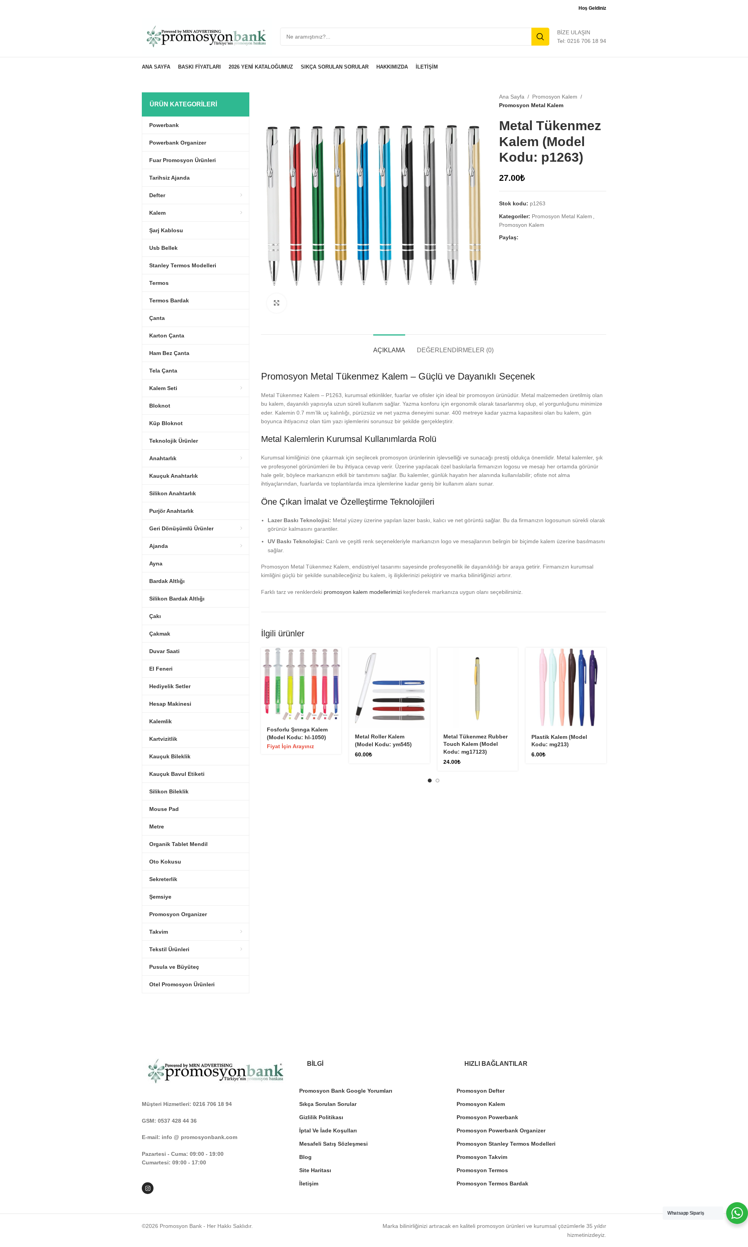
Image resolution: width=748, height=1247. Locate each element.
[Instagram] (147, 1188)
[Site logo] (207, 36)
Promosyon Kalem (554, 97)
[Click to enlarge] (276, 303)
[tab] (389, 346)
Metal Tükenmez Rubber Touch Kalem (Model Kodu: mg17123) (475, 744)
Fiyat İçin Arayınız (290, 746)
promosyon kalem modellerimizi (363, 592)
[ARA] (540, 37)
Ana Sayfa (511, 97)
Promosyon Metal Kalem (531, 105)
